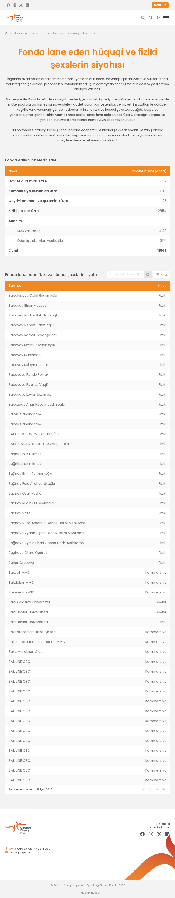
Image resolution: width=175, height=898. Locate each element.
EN (158, 17)
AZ (151, 17)
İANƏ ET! (160, 5)
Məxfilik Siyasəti (91, 892)
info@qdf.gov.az (20, 852)
